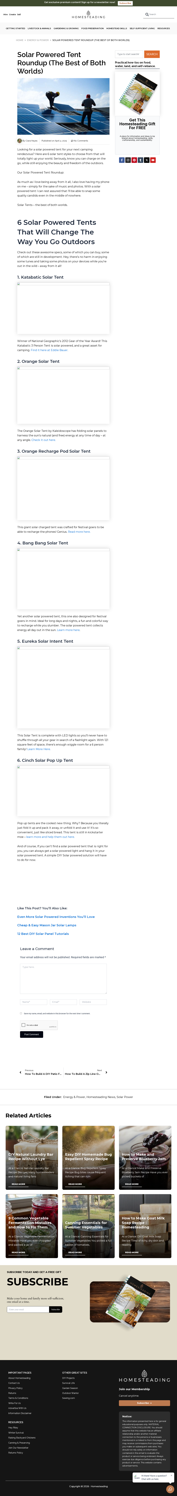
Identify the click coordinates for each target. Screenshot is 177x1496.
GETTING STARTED (15, 28)
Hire (5, 14)
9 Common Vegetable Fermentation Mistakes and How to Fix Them (29, 1222)
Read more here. (79, 531)
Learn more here (68, 630)
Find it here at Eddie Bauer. (49, 350)
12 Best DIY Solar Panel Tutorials (43, 934)
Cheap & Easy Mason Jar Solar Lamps (46, 925)
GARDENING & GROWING (66, 28)
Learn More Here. (39, 749)
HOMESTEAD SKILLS (116, 28)
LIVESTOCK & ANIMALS (39, 28)
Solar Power (125, 1097)
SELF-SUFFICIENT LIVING (142, 28)
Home (19, 40)
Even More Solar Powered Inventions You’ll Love (56, 917)
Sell (19, 14)
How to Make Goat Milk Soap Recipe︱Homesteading (143, 1222)
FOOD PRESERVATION (92, 28)
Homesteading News (100, 1097)
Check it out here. (44, 440)
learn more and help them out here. (50, 837)
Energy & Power (38, 40)
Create (12, 14)
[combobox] (158, 14)
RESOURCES (164, 28)
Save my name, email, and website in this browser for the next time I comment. (57, 1013)
